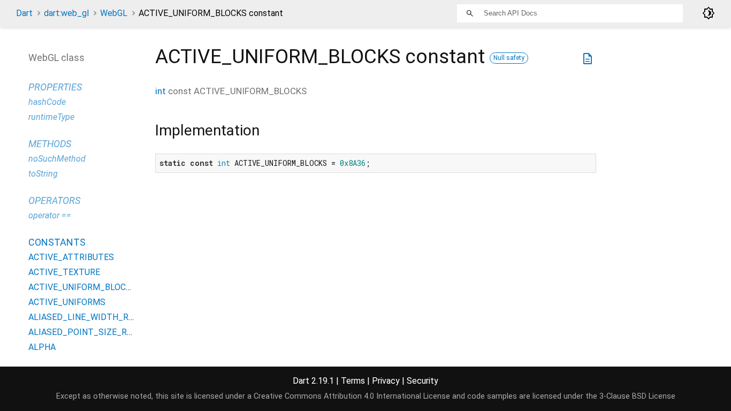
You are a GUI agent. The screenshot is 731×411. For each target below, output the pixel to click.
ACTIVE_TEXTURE (64, 272)
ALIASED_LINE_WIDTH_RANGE (89, 317)
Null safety (508, 58)
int (160, 91)
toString (43, 174)
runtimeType (51, 117)
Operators (54, 200)
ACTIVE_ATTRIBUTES (71, 257)
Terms (353, 381)
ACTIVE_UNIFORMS (66, 302)
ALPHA (42, 347)
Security (422, 381)
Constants (57, 242)
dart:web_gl (66, 13)
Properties (55, 87)
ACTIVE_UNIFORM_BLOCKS (82, 287)
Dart (24, 13)
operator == (49, 215)
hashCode (47, 102)
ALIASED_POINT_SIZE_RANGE (88, 332)
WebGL (113, 13)
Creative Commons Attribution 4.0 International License (352, 396)
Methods (49, 143)
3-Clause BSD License (637, 396)
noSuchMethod (57, 159)
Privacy (386, 381)
